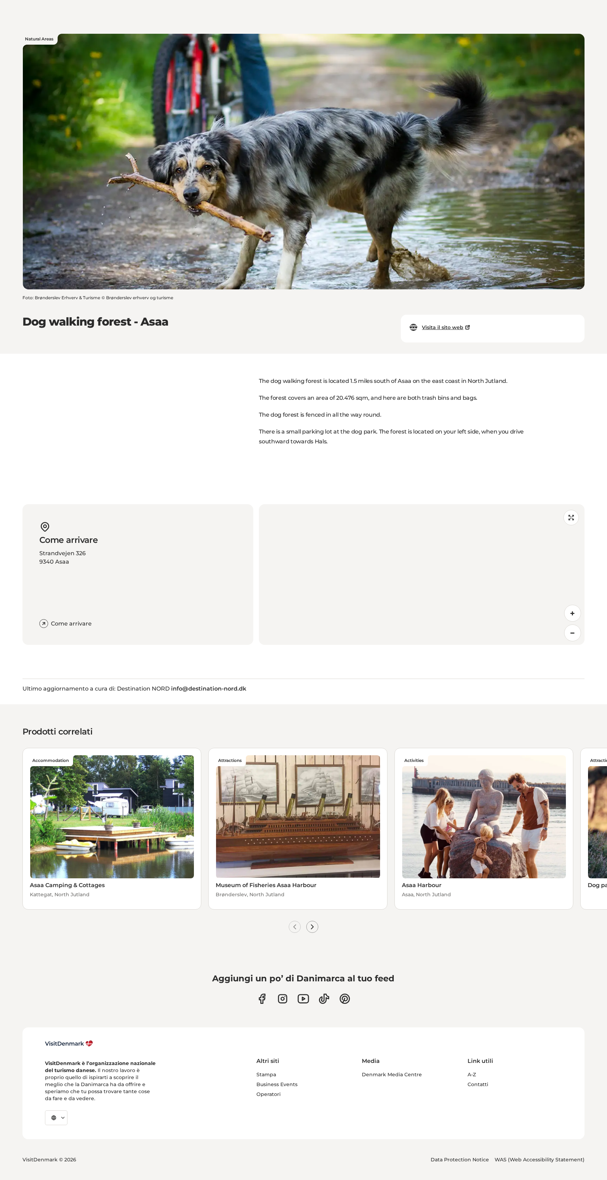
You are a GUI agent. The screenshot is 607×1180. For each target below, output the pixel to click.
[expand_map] (571, 517)
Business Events (277, 1084)
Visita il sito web (442, 327)
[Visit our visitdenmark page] (303, 999)
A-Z (472, 1074)
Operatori (268, 1094)
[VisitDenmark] (69, 1043)
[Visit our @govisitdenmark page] (324, 999)
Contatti (478, 1084)
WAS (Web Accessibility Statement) (540, 1159)
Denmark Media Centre (392, 1074)
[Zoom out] (572, 632)
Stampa (266, 1074)
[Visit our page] (282, 999)
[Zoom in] (572, 613)
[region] (422, 574)
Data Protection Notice (460, 1159)
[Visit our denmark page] (262, 999)
